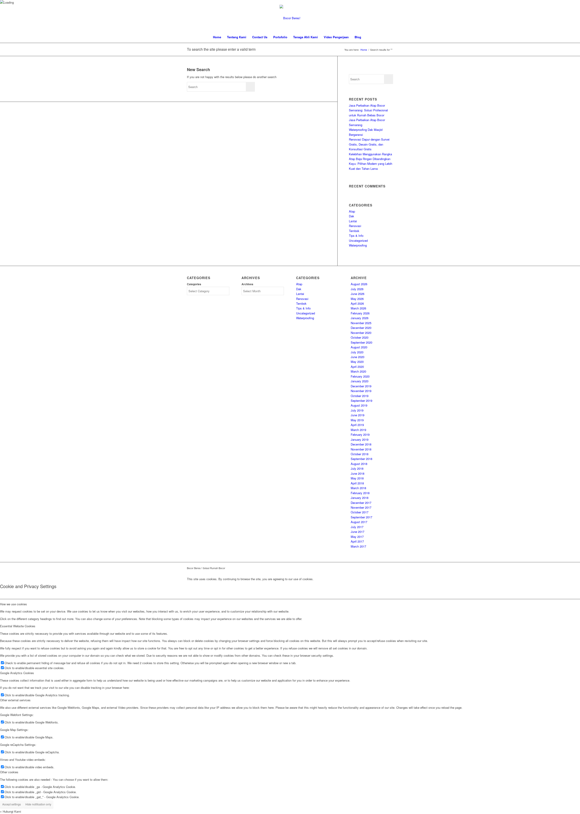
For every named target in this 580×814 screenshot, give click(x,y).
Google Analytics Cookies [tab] (17, 673)
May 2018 (357, 478)
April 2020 (357, 366)
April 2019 (357, 425)
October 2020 (359, 337)
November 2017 (361, 507)
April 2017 (357, 541)
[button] (10, 811)
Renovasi (355, 226)
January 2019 (359, 439)
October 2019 (359, 396)
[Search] (367, 37)
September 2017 (361, 517)
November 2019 (361, 391)
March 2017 (358, 546)
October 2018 (359, 454)
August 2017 (359, 522)
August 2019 (359, 405)
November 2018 (361, 449)
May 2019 (357, 420)
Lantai (353, 221)
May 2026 (357, 299)
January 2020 (359, 381)
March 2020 (358, 371)
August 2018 (359, 464)
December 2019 (361, 386)
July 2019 (357, 410)
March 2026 (358, 308)
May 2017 (357, 536)
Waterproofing (358, 245)
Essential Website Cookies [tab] (17, 626)
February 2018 (360, 493)
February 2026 (360, 313)
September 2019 (361, 400)
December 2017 (361, 502)
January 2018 (359, 498)
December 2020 (361, 328)
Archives (247, 284)
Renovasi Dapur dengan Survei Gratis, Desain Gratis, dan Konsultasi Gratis (369, 144)
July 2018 (357, 468)
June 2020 (357, 357)
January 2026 (359, 318)
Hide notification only (38, 804)
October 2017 (359, 512)
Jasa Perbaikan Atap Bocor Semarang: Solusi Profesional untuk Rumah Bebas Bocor (368, 110)
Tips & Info (356, 235)
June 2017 (357, 531)
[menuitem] (217, 37)
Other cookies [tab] (9, 772)
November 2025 (361, 323)
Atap (352, 211)
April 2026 (357, 303)
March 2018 (358, 488)
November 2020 (361, 332)
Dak (351, 216)
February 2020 (360, 376)
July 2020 (357, 352)
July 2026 (357, 289)
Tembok (354, 231)
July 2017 (357, 527)
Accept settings (11, 804)
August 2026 (359, 284)
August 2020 (359, 347)
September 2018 (361, 459)
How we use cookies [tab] (13, 604)
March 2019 (358, 430)
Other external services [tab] (15, 700)
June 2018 (357, 473)
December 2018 (361, 444)
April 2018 (357, 483)
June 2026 (357, 294)
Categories (194, 284)
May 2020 (357, 361)
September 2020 (361, 342)
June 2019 (357, 415)
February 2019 (360, 434)
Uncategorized (358, 240)
